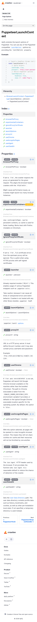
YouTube (6, 586)
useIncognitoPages (13, 140)
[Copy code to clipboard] (32, 60)
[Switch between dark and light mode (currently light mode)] (9, 539)
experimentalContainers (14, 122)
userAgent (9, 143)
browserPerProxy (12, 119)
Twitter (6, 582)
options (20, 323)
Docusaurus (8, 601)
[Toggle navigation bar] (33, 3)
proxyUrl (9, 134)
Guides (6, 550)
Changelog (7, 563)
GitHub (6, 605)
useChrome (10, 137)
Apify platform (8, 596)
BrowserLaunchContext (15, 96)
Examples (7, 555)
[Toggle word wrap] (29, 60)
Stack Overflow (9, 578)
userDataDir (10, 146)
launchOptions (11, 131)
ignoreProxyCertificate (14, 125)
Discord (6, 573)
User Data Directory (17, 498)
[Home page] (3, 9)
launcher (9, 128)
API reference (8, 559)
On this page (7, 26)
